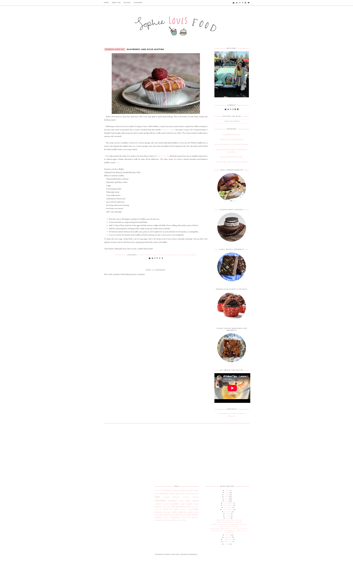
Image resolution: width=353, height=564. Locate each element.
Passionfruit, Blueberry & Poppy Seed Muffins (229, 531)
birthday (189, 490)
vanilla (179, 520)
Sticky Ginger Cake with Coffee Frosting (231, 162)
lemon (165, 509)
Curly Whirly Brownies (231, 134)
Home (106, 2)
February (228, 539)
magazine (157, 255)
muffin (165, 255)
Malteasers (158, 491)
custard (189, 504)
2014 (227, 499)
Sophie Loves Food (172, 554)
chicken (195, 497)
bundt (171, 493)
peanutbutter (164, 515)
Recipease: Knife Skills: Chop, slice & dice (229, 529)
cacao (196, 493)
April (228, 535)
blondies (157, 494)
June (228, 516)
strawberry (158, 520)
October (228, 507)
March (228, 537)
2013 (227, 501)
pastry (196, 512)
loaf (170, 509)
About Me (116, 2)
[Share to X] (152, 258)
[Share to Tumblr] (162, 258)
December (228, 503)
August (228, 512)
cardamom (176, 497)
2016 (227, 495)
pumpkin (195, 514)
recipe (181, 255)
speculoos (195, 517)
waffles (184, 520)
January (228, 541)
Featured (138, 2)
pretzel (188, 515)
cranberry (158, 504)
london (176, 509)
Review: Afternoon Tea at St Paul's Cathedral (231, 144)
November (228, 505)
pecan (171, 514)
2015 (227, 497)
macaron (184, 509)
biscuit (195, 490)
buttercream (189, 493)
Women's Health (168, 129)
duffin (163, 507)
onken (190, 512)
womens (192, 255)
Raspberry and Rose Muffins (145, 49)
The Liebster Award (229, 526)
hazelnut (188, 507)
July (228, 514)
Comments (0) (119, 255)
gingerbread (180, 506)
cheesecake (186, 497)
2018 (228, 490)
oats (185, 512)
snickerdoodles (185, 517)
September (228, 509)
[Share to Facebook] (155, 258)
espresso (168, 507)
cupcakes (141, 255)
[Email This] (149, 258)
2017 (227, 492)
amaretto (182, 490)
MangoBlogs (193, 554)
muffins (174, 512)
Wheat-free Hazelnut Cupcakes (232, 139)
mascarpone (159, 512)
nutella (180, 512)
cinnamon (172, 500)
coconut (181, 501)
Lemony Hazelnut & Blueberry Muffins (229, 524)
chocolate (160, 500)
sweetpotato (167, 520)
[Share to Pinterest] (157, 258)
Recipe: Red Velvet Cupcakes (232, 157)
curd (182, 504)
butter (182, 493)
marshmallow (193, 509)
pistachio (177, 514)
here (117, 162)
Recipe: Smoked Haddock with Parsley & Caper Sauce (231, 150)
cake (157, 497)
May (228, 518)
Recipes (127, 2)
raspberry (173, 255)
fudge (173, 507)
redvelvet (166, 517)
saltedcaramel (175, 517)
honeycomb (195, 507)
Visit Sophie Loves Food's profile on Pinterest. (231, 414)
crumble (166, 504)
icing (156, 509)
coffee (187, 500)
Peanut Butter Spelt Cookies (229, 522)
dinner (195, 504)
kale (160, 509)
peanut (157, 515)
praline (184, 515)
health (149, 255)
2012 (227, 544)
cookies (195, 500)
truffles (173, 520)
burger (176, 493)
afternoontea (166, 490)
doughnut (158, 507)
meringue (167, 512)
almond (175, 490)
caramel (166, 497)
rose (186, 255)
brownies (164, 493)
